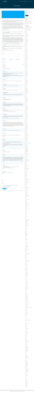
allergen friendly (26, 159)
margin (25, 285)
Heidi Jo (4, 108)
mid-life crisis (26, 287)
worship (26, 385)
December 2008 (26, 116)
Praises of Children (26, 318)
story (25, 359)
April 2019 (26, 38)
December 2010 (26, 98)
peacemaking (26, 312)
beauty (25, 166)
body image (26, 175)
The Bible (26, 366)
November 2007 (26, 126)
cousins (25, 197)
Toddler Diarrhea (26, 375)
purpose (26, 322)
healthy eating (26, 250)
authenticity (26, 162)
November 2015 (26, 57)
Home (19, 1)
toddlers (26, 376)
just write (26, 269)
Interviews (26, 265)
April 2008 (26, 122)
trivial (25, 378)
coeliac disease (26, 190)
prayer (25, 319)
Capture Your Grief (26, 181)
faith (25, 215)
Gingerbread (26, 231)
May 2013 (26, 78)
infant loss (26, 263)
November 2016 (26, 50)
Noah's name (26, 301)
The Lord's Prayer (26, 369)
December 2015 (26, 56)
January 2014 (26, 72)
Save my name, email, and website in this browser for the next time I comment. (10, 185)
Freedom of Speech (26, 225)
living (25, 278)
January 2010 (26, 106)
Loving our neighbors (27, 282)
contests (26, 194)
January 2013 (26, 81)
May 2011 (26, 95)
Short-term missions (27, 350)
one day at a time (26, 304)
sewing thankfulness (26, 347)
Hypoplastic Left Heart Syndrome (28, 260)
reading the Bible (26, 329)
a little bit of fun (26, 154)
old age (25, 303)
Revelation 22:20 (26, 334)
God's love (26, 238)
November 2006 (26, 135)
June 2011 (26, 94)
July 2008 (26, 120)
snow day (26, 353)
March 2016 (26, 54)
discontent (26, 204)
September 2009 (26, 109)
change (25, 185)
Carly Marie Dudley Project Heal (27, 182)
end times (26, 213)
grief (25, 244)
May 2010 (26, 103)
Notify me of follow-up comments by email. (7, 186)
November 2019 (26, 35)
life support (26, 275)
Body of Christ (26, 176)
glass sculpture (26, 234)
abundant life (26, 156)
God (25, 237)
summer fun (26, 362)
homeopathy (26, 254)
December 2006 (26, 134)
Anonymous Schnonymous (27, 160)
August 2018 (26, 42)
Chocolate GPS (26, 188)
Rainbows (26, 325)
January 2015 (26, 63)
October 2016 (26, 51)
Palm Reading (26, 309)
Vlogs (25, 382)
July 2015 (26, 59)
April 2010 (26, 104)
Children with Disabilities (27, 187)
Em (25, 210)
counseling (26, 196)
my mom (26, 294)
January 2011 (26, 97)
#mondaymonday (26, 146)
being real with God (26, 168)
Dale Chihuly (26, 201)
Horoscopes (26, 256)
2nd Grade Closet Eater (27, 153)
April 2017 (26, 47)
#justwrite (26, 144)
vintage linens (26, 381)
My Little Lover (26, 293)
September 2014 (26, 66)
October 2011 (26, 91)
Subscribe (27, 15)
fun (25, 229)
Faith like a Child (26, 216)
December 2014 (26, 64)
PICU (25, 316)
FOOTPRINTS (26, 222)
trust (25, 379)
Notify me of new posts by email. (6, 187)
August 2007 (26, 128)
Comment (3, 173)
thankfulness (26, 365)
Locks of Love (26, 279)
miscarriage (26, 288)
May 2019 (26, 37)
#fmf (25, 141)
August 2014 (26, 67)
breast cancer (26, 178)
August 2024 (26, 32)
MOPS (25, 291)
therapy (25, 372)
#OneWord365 (26, 147)
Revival (25, 335)
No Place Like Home (27, 298)
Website (3, 183)
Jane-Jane (4, 88)
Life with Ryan (26, 276)
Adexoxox (26, 30)
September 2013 (26, 75)
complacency (26, 193)
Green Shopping (26, 243)
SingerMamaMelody (5, 92)
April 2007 (26, 131)
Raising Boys (26, 326)
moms (25, 290)
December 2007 (26, 125)
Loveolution (26, 281)
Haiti (25, 247)
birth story (26, 172)
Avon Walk (26, 163)
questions (26, 323)
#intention (26, 143)
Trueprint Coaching (25, 1)
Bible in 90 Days (26, 171)
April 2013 (26, 79)
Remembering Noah (26, 332)
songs (25, 354)
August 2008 (26, 119)
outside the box (26, 306)
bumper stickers (26, 179)
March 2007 (26, 132)
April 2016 (26, 53)
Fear (25, 218)
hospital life (26, 257)
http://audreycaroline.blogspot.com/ (6, 99)
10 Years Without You (27, 20)
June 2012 (26, 85)
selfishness (26, 344)
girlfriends (26, 232)
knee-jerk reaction (26, 272)
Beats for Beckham (26, 165)
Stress (25, 360)
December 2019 (26, 34)
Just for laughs (26, 268)
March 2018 (26, 44)
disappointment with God (27, 203)
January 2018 (26, 45)
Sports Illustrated (26, 357)
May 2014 (26, 69)
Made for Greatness (26, 284)
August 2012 (26, 84)
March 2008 (26, 123)
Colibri (24, 391)
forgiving (26, 223)
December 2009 (26, 107)
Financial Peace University (27, 219)
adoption (26, 157)
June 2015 (26, 60)
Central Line (26, 184)
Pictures (26, 315)
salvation (26, 340)
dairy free (26, 200)
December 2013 (26, 73)
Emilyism (26, 212)
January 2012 (26, 89)
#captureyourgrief (26, 140)
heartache (26, 251)
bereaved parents (26, 169)
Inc (25, 262)
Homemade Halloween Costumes (28, 253)
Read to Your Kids (26, 328)
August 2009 (26, 110)
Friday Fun (26, 226)
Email (3, 181)
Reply (3, 82)
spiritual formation (26, 356)
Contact (31, 1)
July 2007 (26, 129)
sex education (26, 348)
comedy (26, 191)
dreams (25, 207)
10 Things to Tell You (28, 29)
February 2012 (26, 88)
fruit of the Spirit (26, 228)
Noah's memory (26, 300)
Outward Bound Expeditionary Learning (28, 307)
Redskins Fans (26, 331)
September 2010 (26, 100)
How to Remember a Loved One (27, 22)
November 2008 (26, 117)
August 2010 (26, 101)
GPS (25, 240)
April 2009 (26, 113)
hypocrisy (26, 259)
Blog (28, 1)
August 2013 (26, 76)
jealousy (26, 266)
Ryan (25, 337)
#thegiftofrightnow (26, 150)
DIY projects (26, 206)
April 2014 (26, 70)
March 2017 (26, 48)
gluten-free (26, 235)
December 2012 (26, 82)
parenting (26, 310)
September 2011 (26, 92)
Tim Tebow (26, 373)
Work (25, 384)
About (21, 1)
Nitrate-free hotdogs (27, 297)
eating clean (26, 209)
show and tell (26, 351)
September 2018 (26, 41)
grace (25, 241)
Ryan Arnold (26, 338)
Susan (4, 71)
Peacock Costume (26, 313)
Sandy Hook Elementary (27, 341)
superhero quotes (26, 363)
